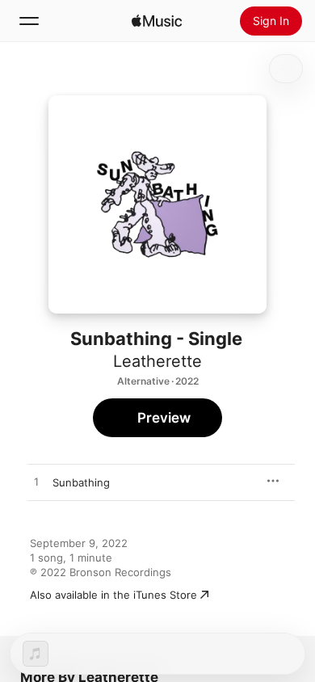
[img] (157, 21)
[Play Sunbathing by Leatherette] (36, 482)
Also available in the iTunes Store (113, 594)
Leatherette (157, 361)
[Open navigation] (29, 21)
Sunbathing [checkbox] (81, 482)
